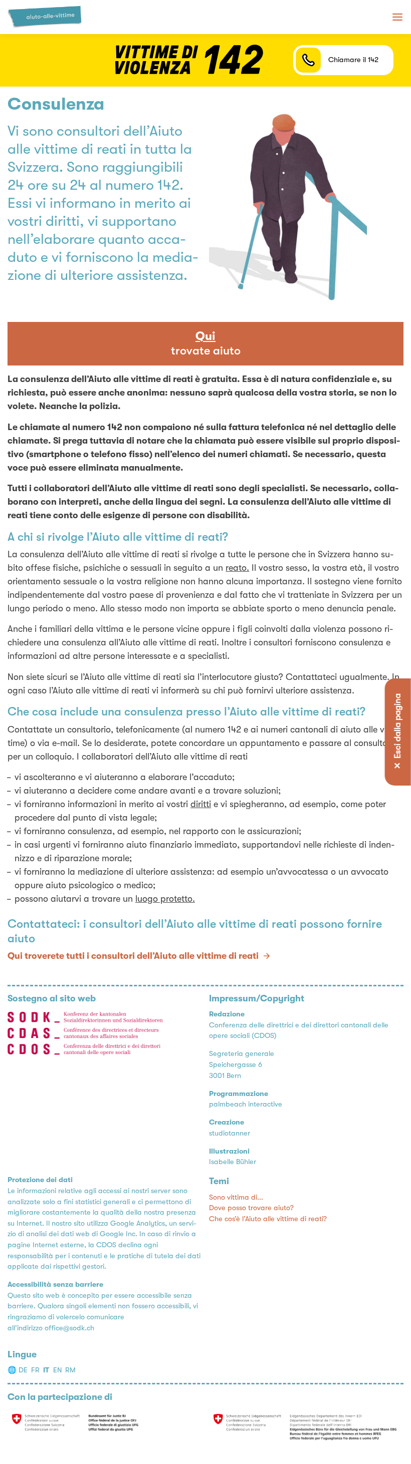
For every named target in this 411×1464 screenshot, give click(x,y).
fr (35, 1370)
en (57, 1370)
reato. (237, 568)
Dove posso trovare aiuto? (251, 1208)
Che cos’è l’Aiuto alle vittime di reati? (268, 1219)
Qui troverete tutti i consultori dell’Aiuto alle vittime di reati (133, 956)
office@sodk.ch (69, 1328)
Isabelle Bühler (232, 1162)
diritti (200, 804)
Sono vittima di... (236, 1197)
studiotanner (229, 1133)
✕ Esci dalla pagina (397, 732)
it (46, 1370)
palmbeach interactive (245, 1104)
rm (70, 1370)
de (23, 1370)
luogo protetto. (165, 899)
